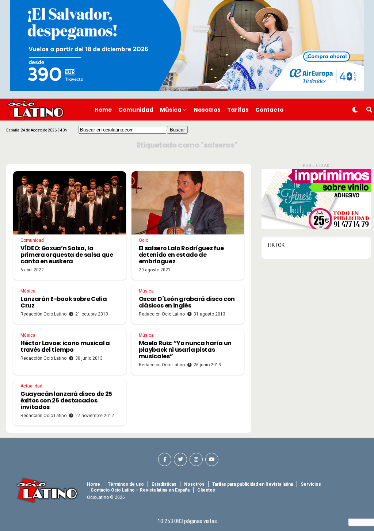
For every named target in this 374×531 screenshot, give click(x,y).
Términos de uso (126, 484)
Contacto (269, 110)
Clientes (206, 490)
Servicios (311, 484)
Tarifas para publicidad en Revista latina (252, 484)
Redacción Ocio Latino (43, 314)
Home (103, 110)
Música (171, 110)
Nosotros (207, 110)
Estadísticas (164, 484)
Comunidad (135, 110)
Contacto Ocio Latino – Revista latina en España (140, 490)
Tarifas (238, 110)
